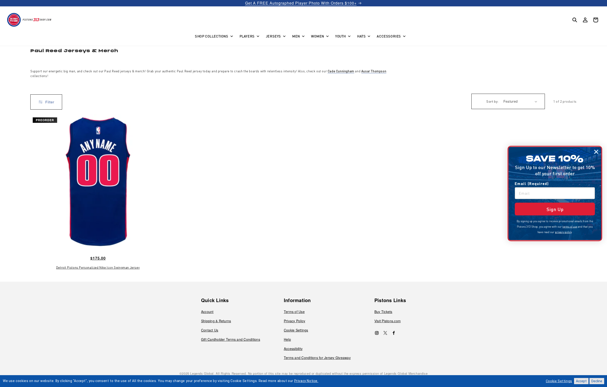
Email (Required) (532, 183)
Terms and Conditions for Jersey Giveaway (317, 357)
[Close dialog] (596, 152)
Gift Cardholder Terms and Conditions (230, 339)
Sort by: (492, 101)
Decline (596, 381)
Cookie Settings (296, 330)
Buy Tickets (383, 311)
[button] (213, 36)
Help (287, 339)
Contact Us (209, 330)
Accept (581, 381)
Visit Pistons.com (387, 320)
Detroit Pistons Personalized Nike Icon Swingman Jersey (98, 267)
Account (207, 311)
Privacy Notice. (306, 381)
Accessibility (293, 348)
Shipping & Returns (216, 320)
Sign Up (555, 209)
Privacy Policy (294, 320)
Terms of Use (294, 311)
